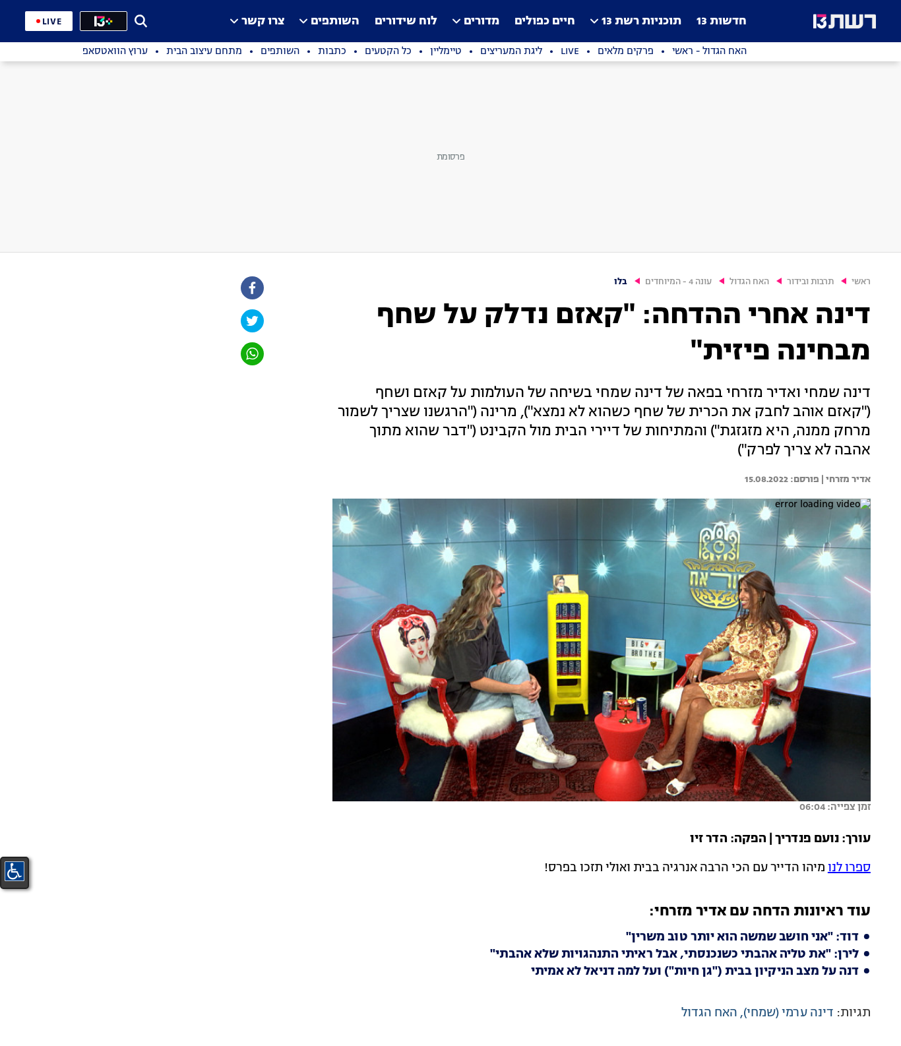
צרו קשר (262, 21)
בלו (620, 282)
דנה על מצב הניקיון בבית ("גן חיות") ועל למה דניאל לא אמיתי (695, 971)
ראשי (861, 282)
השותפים (335, 21)
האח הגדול (749, 282)
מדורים (481, 21)
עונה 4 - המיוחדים (678, 282)
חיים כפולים (544, 21)
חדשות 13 (722, 21)
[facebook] (251, 287)
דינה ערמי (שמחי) (788, 1013)
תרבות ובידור (810, 282)
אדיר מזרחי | (845, 479)
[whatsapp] (251, 353)
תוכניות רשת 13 (641, 21)
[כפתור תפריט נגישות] (14, 871)
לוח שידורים (406, 21)
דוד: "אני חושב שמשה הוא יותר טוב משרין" (742, 937)
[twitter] (251, 320)
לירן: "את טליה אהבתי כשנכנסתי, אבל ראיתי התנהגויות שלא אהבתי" (674, 954)
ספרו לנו (849, 868)
